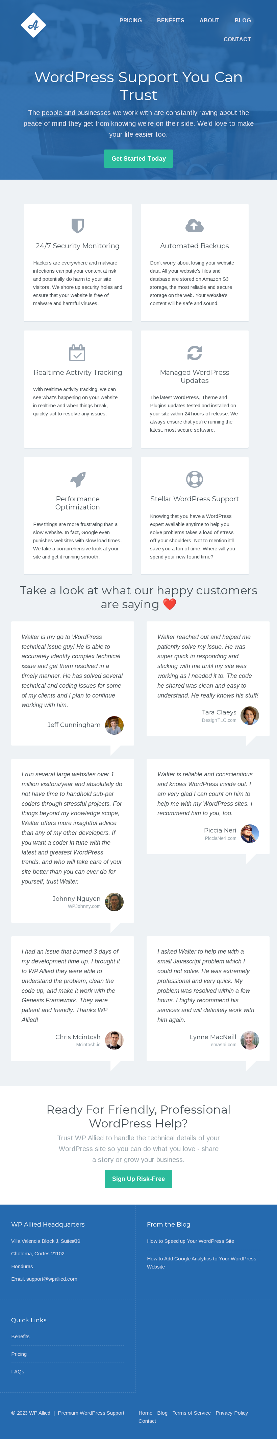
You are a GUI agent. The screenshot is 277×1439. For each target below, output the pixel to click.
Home (145, 1413)
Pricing (131, 20)
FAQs (17, 1371)
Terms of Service (191, 1413)
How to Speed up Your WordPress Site (190, 1241)
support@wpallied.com (51, 1279)
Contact (237, 39)
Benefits (170, 20)
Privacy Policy (232, 1413)
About (210, 20)
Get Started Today (138, 158)
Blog (243, 20)
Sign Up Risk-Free (138, 1178)
